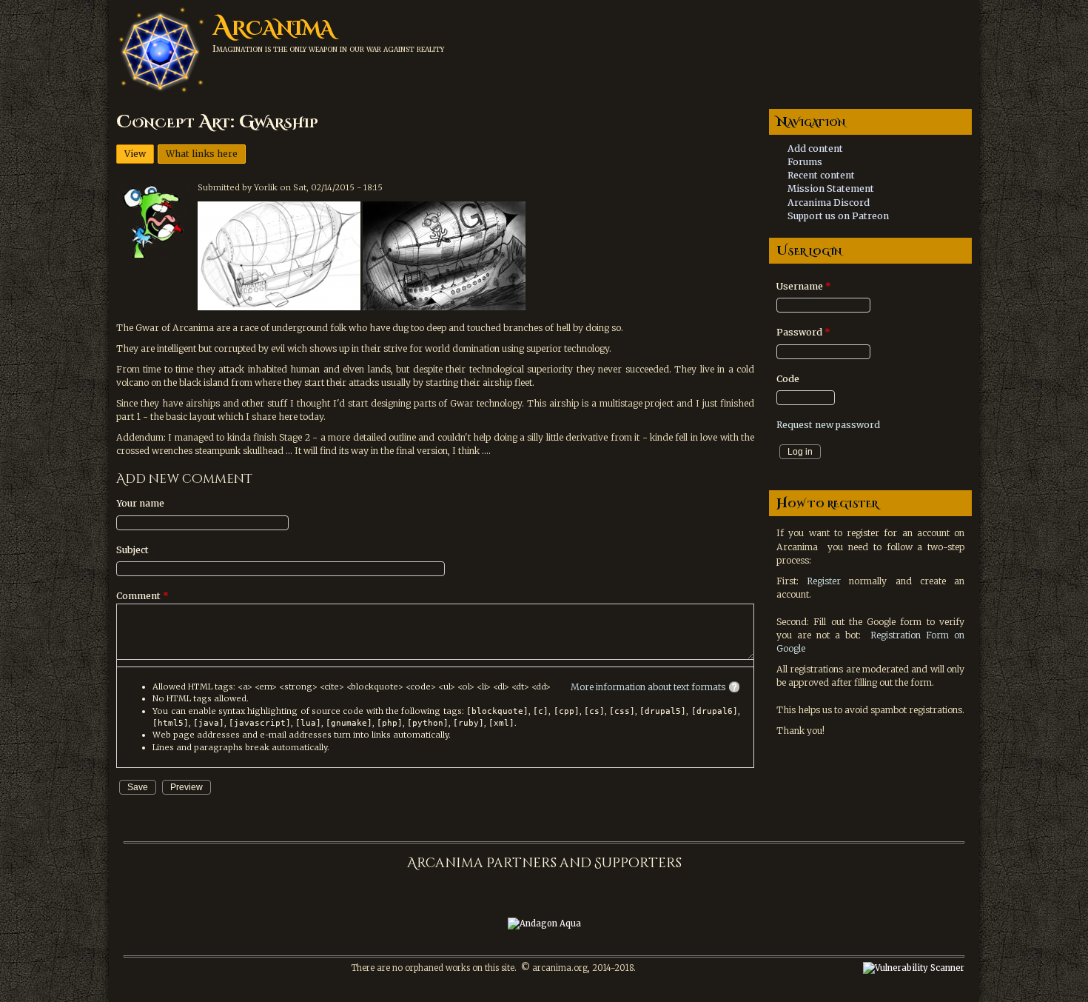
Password (803, 332)
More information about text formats (648, 686)
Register (824, 581)
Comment (142, 595)
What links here (202, 153)
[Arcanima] (160, 92)
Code (787, 378)
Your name (140, 503)
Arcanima (273, 26)
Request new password (828, 424)
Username (803, 286)
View (139, 153)
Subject (132, 549)
